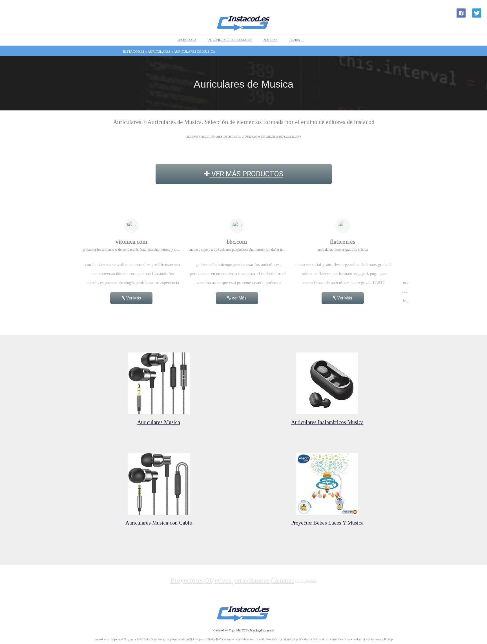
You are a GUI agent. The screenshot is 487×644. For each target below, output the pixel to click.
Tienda (294, 39)
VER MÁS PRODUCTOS (246, 174)
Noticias (271, 39)
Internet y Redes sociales (230, 39)
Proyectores (187, 580)
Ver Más (133, 298)
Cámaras (282, 580)
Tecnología (186, 39)
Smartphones (306, 581)
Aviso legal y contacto (261, 630)
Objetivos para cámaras (237, 580)
